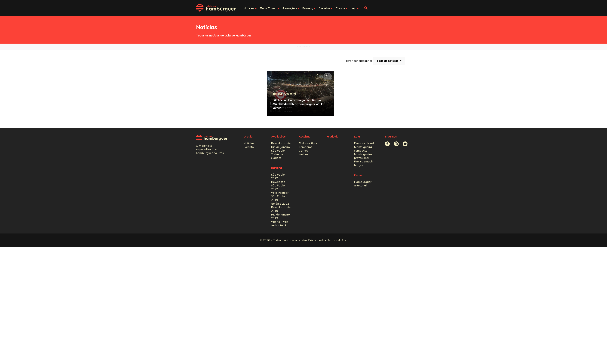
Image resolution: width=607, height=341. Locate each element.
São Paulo (278, 150)
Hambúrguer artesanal (362, 183)
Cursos (358, 175)
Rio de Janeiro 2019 (280, 216)
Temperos (305, 147)
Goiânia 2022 (280, 203)
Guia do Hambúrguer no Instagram (396, 143)
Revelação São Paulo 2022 (278, 185)
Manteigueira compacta (363, 148)
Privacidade (316, 240)
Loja (357, 136)
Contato (248, 147)
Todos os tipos (308, 143)
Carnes (303, 150)
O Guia (247, 136)
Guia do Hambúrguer (216, 8)
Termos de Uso (337, 240)
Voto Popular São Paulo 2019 (279, 196)
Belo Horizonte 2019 (281, 209)
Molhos (303, 154)
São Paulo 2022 (278, 176)
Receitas (304, 136)
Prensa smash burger (363, 163)
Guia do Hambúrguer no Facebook (387, 143)
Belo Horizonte (281, 143)
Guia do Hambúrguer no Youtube (405, 143)
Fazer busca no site (365, 8)
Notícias (248, 143)
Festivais (332, 136)
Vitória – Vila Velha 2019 (279, 223)
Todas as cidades (277, 156)
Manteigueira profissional (363, 156)
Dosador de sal (364, 143)
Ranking (276, 168)
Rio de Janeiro (280, 147)
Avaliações (278, 136)
